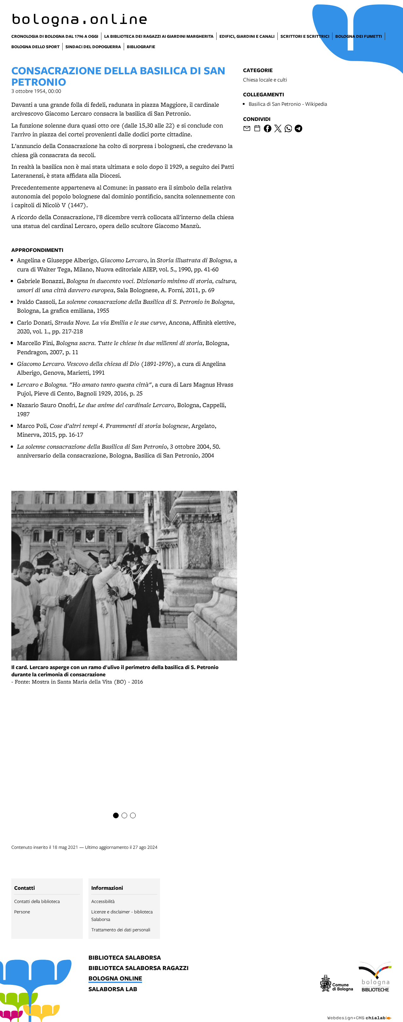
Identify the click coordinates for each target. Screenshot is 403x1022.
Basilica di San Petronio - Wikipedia (288, 103)
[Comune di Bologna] (336, 984)
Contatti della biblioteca (37, 901)
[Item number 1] (116, 815)
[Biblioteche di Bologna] (375, 977)
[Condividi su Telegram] (298, 128)
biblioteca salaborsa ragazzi (138, 968)
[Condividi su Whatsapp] (288, 128)
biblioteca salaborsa (124, 958)
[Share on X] (278, 128)
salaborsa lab (112, 989)
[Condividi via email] (247, 128)
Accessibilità (103, 901)
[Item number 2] (124, 815)
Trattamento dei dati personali (120, 929)
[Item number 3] (133, 815)
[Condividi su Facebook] (267, 128)
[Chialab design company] (359, 1012)
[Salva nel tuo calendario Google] (257, 128)
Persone (22, 911)
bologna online (115, 978)
